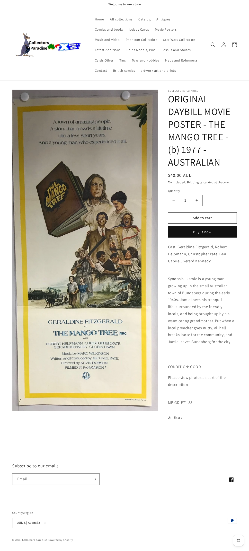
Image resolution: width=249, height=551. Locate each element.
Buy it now (202, 232)
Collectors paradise (34, 540)
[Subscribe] (94, 479)
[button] (213, 44)
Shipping (193, 182)
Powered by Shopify (60, 540)
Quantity (174, 191)
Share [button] (178, 417)
